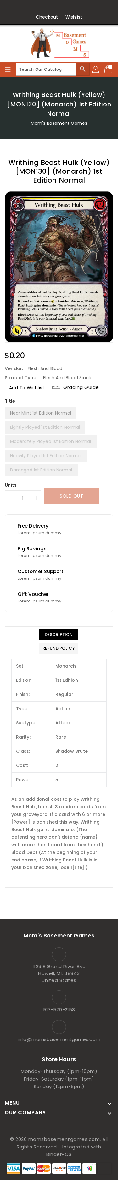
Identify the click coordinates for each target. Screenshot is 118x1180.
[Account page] (96, 69)
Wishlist (73, 17)
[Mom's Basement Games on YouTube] (89, 7)
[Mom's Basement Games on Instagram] (65, 7)
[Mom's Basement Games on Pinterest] (53, 7)
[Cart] (108, 69)
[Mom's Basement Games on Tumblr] (77, 7)
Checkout (47, 17)
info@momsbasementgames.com (59, 1039)
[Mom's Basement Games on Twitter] (41, 7)
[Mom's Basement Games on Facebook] (29, 7)
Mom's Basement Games (59, 123)
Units (11, 485)
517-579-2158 (59, 1009)
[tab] (58, 634)
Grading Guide (81, 387)
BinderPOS (59, 1154)
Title (10, 401)
